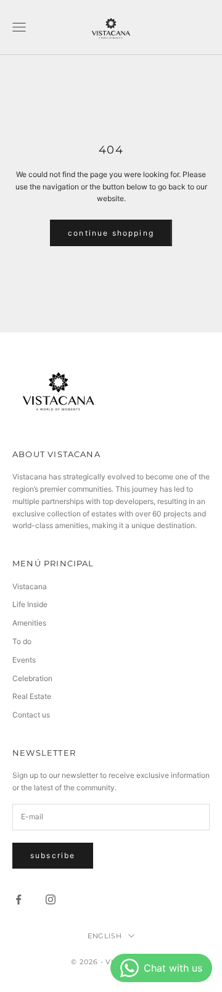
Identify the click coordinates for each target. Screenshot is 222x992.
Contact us (31, 714)
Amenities (29, 622)
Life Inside (29, 604)
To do (21, 641)
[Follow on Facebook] (18, 899)
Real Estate (31, 696)
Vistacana (29, 586)
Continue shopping (111, 233)
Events (24, 659)
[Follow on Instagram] (50, 899)
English (105, 936)
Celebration (32, 678)
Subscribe (52, 855)
